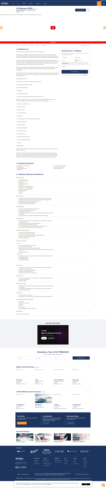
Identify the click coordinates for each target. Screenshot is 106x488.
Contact (45, 3)
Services (31, 3)
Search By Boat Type (37, 463)
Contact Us (85, 467)
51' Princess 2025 (77, 404)
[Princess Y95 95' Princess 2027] (43, 398)
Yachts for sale (23, 45)
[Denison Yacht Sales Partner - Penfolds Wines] (34, 451)
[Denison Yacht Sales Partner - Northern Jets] (21, 451)
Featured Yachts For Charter (47, 463)
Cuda (36, 379)
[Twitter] (29, 474)
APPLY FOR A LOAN (20, 441)
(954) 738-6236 (23, 463)
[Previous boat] (87, 367)
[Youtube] (19, 474)
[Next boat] (89, 367)
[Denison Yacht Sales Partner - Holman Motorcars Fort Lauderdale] (46, 451)
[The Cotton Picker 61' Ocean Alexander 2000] (62, 373)
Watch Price (31, 10)
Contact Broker (80, 10)
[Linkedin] (25, 474)
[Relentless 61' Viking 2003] (24, 373)
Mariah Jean (76, 379)
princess (37, 45)
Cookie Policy (68, 473)
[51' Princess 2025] (81, 398)
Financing (74, 460)
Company (38, 3)
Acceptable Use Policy (60, 474)
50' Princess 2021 (20, 404)
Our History (85, 460)
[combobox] (77, 60)
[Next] (104, 27)
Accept (86, 484)
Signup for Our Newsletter (83, 474)
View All (37, 367)
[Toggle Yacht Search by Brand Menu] (99, 3)
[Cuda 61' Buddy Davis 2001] (43, 373)
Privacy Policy (85, 75)
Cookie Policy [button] (27, 484)
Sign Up (45, 423)
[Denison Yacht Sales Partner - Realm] (84, 451)
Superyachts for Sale (57, 460)
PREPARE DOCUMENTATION (79, 441)
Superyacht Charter (46, 460)
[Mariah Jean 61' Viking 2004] (81, 373)
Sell (18, 3)
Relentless (19, 379)
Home (17, 45)
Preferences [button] (49, 484)
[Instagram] (23, 474)
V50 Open (56, 404)
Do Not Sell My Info (52, 474)
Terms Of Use (62, 473)
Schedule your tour (81, 358)
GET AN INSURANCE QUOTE (41, 441)
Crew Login (66, 463)
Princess (21, 49)
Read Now (70, 423)
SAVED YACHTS (102, 0)
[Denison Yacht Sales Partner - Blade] (72, 451)
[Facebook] (21, 474)
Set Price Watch (21, 423)
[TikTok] (27, 474)
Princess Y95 (38, 404)
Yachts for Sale (36, 460)
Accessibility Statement (43, 474)
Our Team (84, 465)
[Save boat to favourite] (88, 10)
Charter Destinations (46, 465)
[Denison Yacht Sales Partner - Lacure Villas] (59, 451)
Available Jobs (66, 460)
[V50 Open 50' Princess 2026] (62, 398)
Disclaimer (37, 474)
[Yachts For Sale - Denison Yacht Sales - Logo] (4, 3)
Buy (13, 3)
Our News (84, 463)
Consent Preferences (55, 473)
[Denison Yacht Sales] (19, 458)
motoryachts (31, 45)
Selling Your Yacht (76, 463)
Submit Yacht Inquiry (75, 71)
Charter (24, 3)
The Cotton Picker (58, 379)
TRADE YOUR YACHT (58, 441)
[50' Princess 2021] (24, 398)
